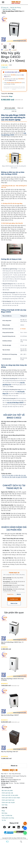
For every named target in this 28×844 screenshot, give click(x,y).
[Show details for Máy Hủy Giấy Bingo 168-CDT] (14, 737)
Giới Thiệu (4, 805)
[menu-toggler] (3, 2)
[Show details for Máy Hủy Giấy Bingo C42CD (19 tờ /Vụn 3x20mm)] (14, 664)
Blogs (3, 810)
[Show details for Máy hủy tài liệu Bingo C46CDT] (14, 701)
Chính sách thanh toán (8, 800)
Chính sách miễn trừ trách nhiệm (11, 797)
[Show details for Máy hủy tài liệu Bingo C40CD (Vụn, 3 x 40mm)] (14, 628)
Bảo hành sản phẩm (7, 790)
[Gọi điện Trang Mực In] (25, 823)
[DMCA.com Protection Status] (18, 832)
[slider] (6, 65)
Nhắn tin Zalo (14, 603)
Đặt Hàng (4, 813)
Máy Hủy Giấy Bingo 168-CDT (9, 751)
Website (19, 594)
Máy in (11, 80)
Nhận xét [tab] (20, 108)
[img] (21, 842)
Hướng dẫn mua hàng (8, 818)
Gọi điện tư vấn (14, 599)
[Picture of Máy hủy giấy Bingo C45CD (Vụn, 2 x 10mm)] (14, 29)
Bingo (10, 96)
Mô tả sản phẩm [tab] (10, 108)
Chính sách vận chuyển (8, 802)
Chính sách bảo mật (7, 793)
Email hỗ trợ (10, 594)
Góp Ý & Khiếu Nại (7, 815)
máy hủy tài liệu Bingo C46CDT (15, 402)
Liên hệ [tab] (14, 111)
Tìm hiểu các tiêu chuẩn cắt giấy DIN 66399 (14, 477)
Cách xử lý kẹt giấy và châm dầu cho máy (14, 475)
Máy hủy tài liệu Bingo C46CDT (10, 715)
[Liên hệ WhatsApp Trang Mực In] (25, 833)
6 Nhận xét (4, 67)
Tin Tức (4, 820)
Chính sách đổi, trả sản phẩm (10, 795)
